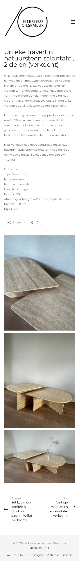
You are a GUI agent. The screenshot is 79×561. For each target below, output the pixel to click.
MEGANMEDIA (39, 548)
